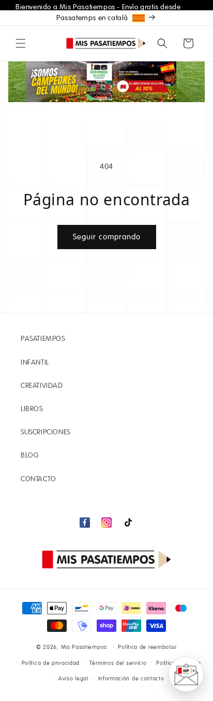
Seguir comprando (107, 237)
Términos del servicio (118, 663)
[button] (20, 43)
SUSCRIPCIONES (45, 432)
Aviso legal (73, 679)
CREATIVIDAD (42, 385)
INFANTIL (35, 362)
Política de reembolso (147, 647)
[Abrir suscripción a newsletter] (186, 674)
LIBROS (32, 409)
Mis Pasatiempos (84, 647)
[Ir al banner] (106, 81)
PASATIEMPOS (43, 339)
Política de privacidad (51, 663)
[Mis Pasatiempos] (106, 559)
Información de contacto (131, 679)
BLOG (29, 455)
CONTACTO (38, 479)
